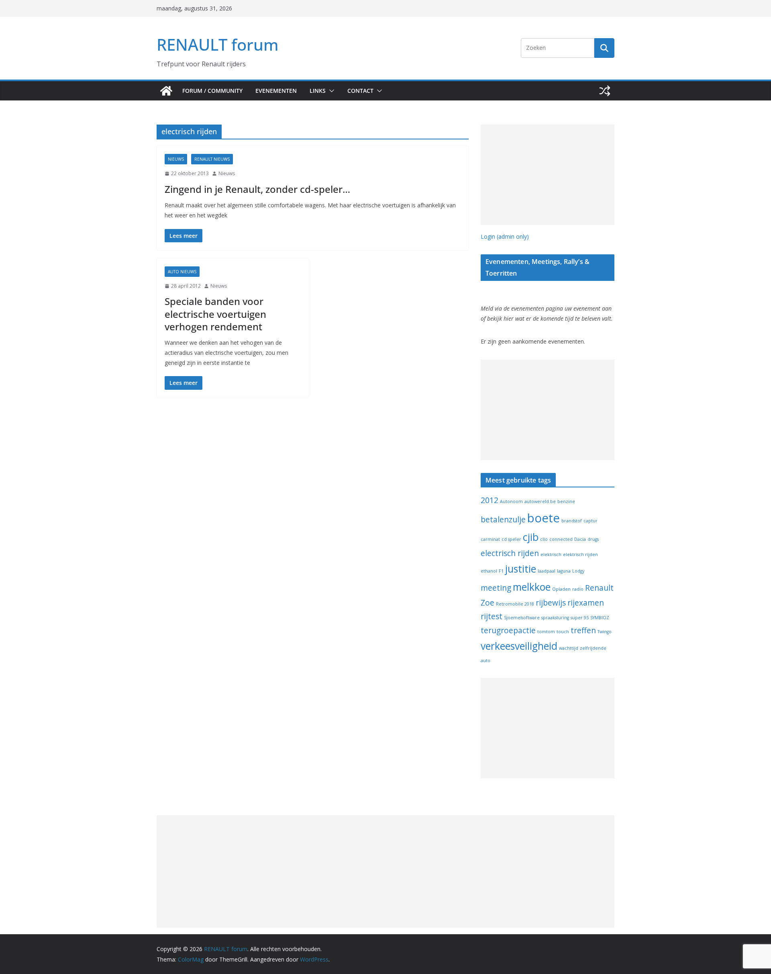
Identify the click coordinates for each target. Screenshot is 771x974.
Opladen (561, 589)
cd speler (511, 539)
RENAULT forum (218, 44)
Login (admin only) (505, 236)
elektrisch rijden (580, 554)
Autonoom (511, 501)
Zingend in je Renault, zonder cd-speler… (257, 189)
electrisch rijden (510, 553)
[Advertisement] (547, 175)
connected (561, 539)
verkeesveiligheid (519, 646)
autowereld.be (540, 501)
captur (590, 521)
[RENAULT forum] (166, 90)
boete (543, 518)
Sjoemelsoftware (522, 617)
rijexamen (585, 602)
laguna (564, 571)
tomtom (546, 631)
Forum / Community (212, 90)
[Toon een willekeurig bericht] (604, 90)
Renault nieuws (212, 159)
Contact (360, 90)
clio (544, 539)
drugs (593, 539)
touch (563, 631)
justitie (520, 568)
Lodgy (578, 571)
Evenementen (276, 90)
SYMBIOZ (599, 617)
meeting (496, 588)
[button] (330, 90)
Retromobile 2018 (515, 604)
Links (318, 90)
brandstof (571, 521)
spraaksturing (555, 617)
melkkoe (532, 586)
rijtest (491, 616)
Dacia (580, 539)
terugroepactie (508, 630)
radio (577, 589)
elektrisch (551, 554)
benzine (566, 501)
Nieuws (176, 159)
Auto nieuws (182, 271)
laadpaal (546, 571)
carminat (490, 539)
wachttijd (568, 648)
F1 (501, 571)
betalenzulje (503, 519)
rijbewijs (551, 602)
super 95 (580, 617)
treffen (583, 630)
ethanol (489, 571)
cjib (530, 537)
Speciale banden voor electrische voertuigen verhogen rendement (215, 314)
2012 (489, 500)
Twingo (605, 631)
